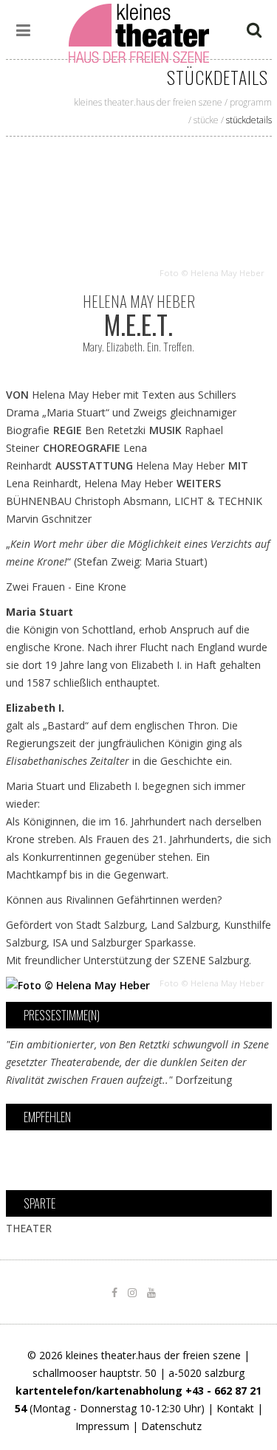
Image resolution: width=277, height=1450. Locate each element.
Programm (251, 102)
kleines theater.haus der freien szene (148, 102)
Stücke (206, 120)
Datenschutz (171, 1426)
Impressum (102, 1426)
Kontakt (235, 1408)
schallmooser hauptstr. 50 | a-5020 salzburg (138, 1373)
